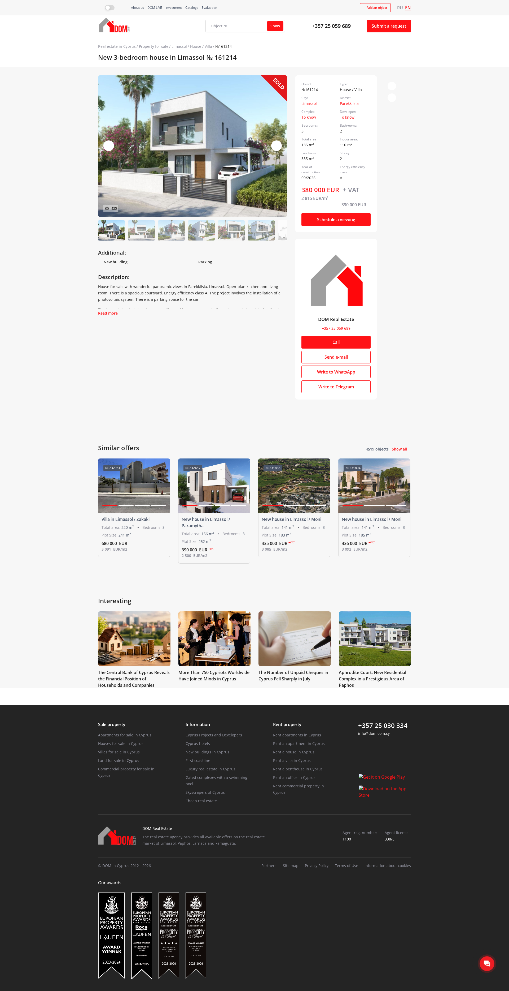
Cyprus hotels (198, 743)
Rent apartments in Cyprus (297, 734)
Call (336, 342)
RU (400, 8)
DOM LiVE (154, 7)
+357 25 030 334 (382, 725)
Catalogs (191, 7)
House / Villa (201, 46)
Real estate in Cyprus (117, 46)
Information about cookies (388, 865)
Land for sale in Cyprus (118, 760)
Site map (291, 865)
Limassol (179, 46)
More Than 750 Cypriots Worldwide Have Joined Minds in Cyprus (213, 676)
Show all (399, 449)
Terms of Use (346, 865)
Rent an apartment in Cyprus (299, 743)
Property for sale (153, 46)
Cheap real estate (201, 800)
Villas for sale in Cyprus (119, 751)
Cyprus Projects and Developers (214, 734)
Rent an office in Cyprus (294, 777)
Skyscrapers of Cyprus (205, 792)
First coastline (198, 760)
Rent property (287, 724)
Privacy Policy (316, 865)
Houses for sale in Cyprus (120, 743)
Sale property (111, 724)
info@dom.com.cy (374, 733)
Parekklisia (349, 103)
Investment (173, 7)
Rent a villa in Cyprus (292, 760)
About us (137, 7)
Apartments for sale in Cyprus (124, 734)
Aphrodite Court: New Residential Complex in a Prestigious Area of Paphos (372, 679)
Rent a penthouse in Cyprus (298, 768)
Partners (269, 865)
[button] (276, 145)
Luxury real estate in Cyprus (210, 768)
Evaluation (209, 7)
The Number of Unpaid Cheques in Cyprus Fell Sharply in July (293, 676)
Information (198, 724)
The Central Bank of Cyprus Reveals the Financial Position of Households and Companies (134, 679)
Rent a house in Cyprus (293, 751)
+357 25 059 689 (331, 25)
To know (308, 117)
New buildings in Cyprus (207, 751)
